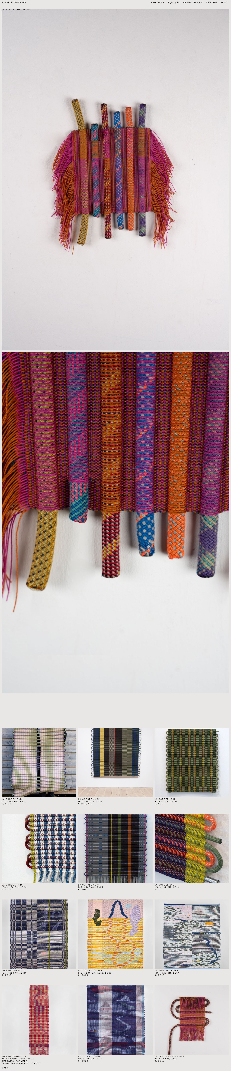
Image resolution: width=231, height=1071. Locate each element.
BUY (90, 804)
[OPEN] (39, 762)
